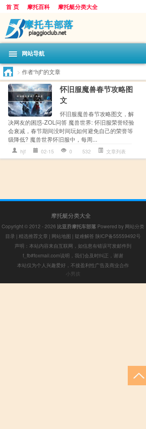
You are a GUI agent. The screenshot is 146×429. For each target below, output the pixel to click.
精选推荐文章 (33, 235)
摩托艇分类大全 (78, 6)
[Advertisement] (73, 356)
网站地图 (61, 235)
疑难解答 (84, 235)
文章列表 (116, 151)
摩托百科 (38, 6)
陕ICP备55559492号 (118, 235)
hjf (23, 151)
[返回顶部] (137, 375)
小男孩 (73, 273)
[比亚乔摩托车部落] (73, 28)
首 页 (12, 6)
